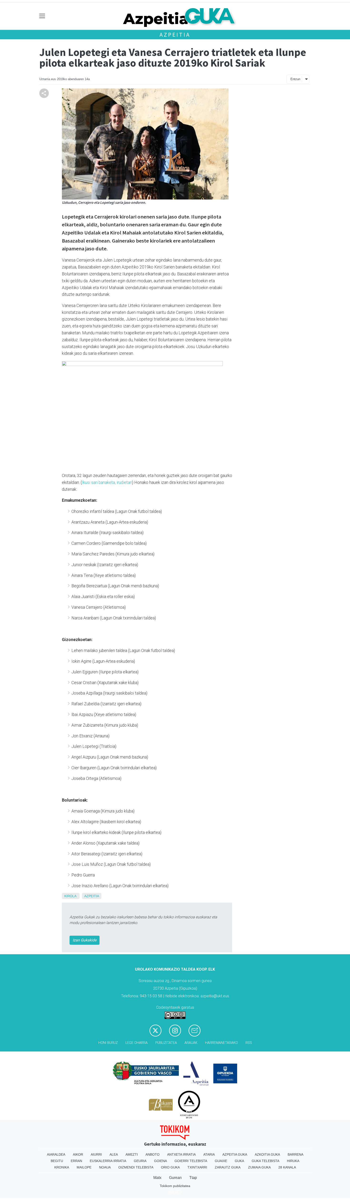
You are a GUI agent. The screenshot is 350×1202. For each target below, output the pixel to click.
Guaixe (221, 1161)
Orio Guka (170, 1167)
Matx (157, 1178)
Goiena (160, 1161)
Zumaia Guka (259, 1167)
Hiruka (293, 1161)
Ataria (209, 1154)
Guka (239, 1161)
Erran (76, 1161)
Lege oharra (136, 1043)
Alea (114, 1154)
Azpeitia (175, 34)
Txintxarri (197, 1167)
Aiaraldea (56, 1154)
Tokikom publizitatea (175, 1186)
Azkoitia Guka (267, 1154)
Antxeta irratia (181, 1154)
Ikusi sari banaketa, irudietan (107, 482)
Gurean (175, 1178)
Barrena (295, 1154)
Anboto (152, 1154)
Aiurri (96, 1154)
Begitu (57, 1161)
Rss (248, 1043)
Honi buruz (108, 1043)
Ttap (193, 1178)
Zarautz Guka (227, 1167)
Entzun (295, 79)
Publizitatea (166, 1043)
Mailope (84, 1167)
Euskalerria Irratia (108, 1161)
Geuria (140, 1161)
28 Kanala (287, 1167)
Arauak (191, 1043)
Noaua (105, 1167)
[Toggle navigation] (42, 16)
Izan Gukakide (84, 940)
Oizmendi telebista (135, 1167)
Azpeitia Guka (234, 1154)
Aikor (78, 1154)
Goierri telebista (191, 1161)
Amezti (131, 1154)
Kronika (61, 1167)
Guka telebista (265, 1161)
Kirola (70, 896)
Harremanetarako (221, 1043)
